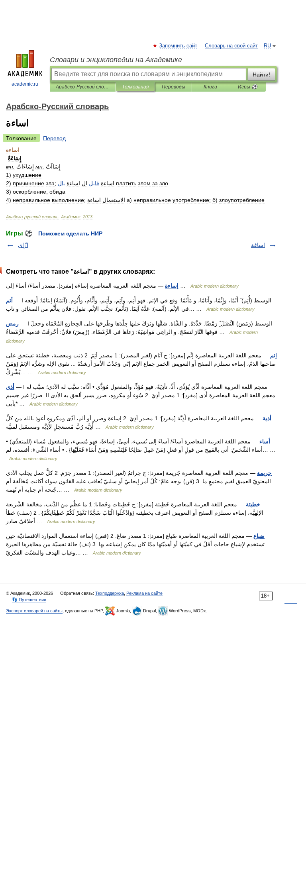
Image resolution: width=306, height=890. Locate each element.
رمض (12, 323)
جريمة (264, 473)
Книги (210, 87)
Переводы (173, 87)
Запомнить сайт (178, 46)
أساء (264, 441)
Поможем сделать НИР (70, 233)
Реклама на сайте (144, 593)
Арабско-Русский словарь (83, 87)
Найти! (261, 74)
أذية (267, 418)
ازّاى (23, 245)
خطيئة (253, 504)
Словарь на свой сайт (231, 46)
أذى (10, 387)
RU (267, 46)
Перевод (54, 138)
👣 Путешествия (29, 599)
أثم (9, 300)
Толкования (135, 87)
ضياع (259, 536)
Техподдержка (109, 593)
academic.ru (25, 84)
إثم (273, 355)
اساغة (258, 245)
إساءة (171, 285)
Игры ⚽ (247, 87)
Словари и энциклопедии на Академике (116, 60)
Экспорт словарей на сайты (34, 610)
